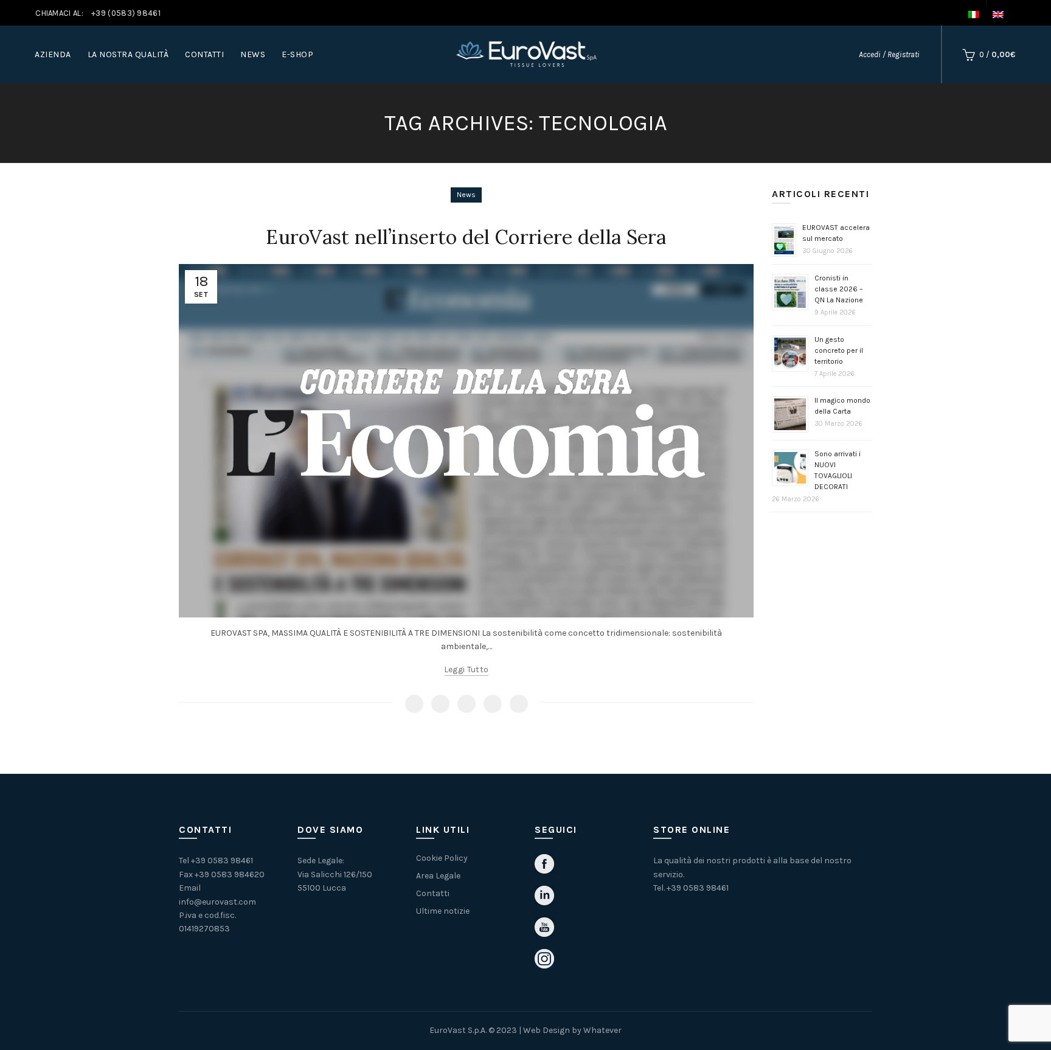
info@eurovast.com (217, 902)
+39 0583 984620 (230, 874)
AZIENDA (53, 54)
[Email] (466, 704)
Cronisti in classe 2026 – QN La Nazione (838, 289)
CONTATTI (204, 54)
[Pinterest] (493, 704)
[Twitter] (440, 704)
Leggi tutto (466, 669)
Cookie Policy (442, 858)
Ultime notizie (443, 911)
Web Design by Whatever (572, 1030)
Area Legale (438, 876)
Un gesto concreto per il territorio (838, 350)
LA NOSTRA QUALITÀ (128, 54)
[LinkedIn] (519, 704)
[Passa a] (979, 14)
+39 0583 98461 (222, 860)
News (466, 194)
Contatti (432, 893)
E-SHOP (297, 54)
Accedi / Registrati (889, 54)
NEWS (252, 54)
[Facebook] (414, 704)
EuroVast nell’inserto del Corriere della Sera (466, 236)
